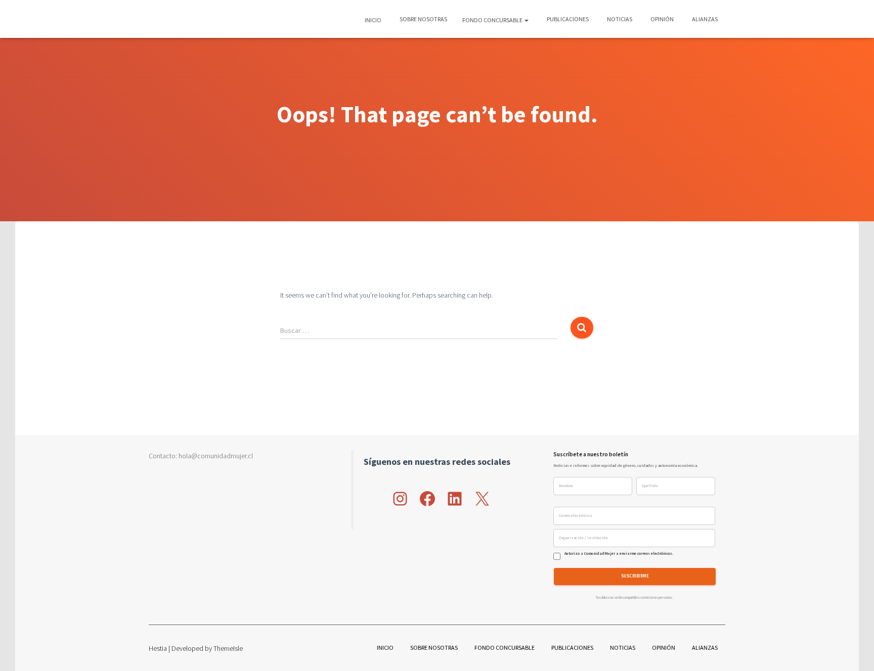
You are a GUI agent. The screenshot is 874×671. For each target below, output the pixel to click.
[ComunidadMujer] (167, 19)
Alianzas (704, 19)
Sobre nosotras (423, 19)
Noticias (619, 19)
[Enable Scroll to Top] (854, 650)
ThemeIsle (228, 648)
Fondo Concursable (492, 20)
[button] (526, 20)
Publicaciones (567, 19)
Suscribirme (635, 576)
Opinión (661, 19)
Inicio (373, 20)
